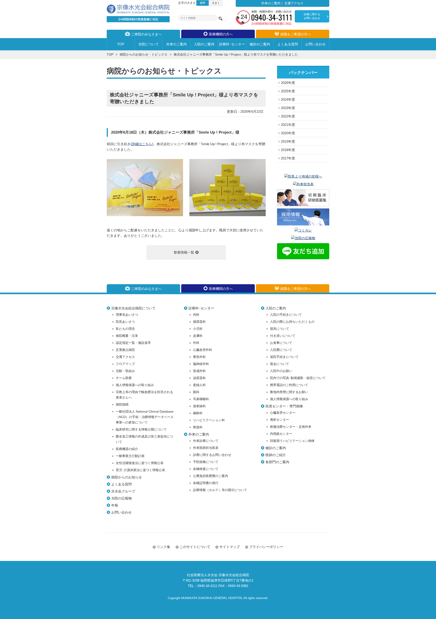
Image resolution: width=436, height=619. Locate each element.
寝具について (279, 328)
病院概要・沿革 (127, 336)
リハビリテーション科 (209, 420)
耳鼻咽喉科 (201, 399)
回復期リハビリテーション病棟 (292, 441)
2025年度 (288, 91)
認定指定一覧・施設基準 (133, 343)
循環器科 (199, 321)
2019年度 (288, 141)
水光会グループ (123, 491)
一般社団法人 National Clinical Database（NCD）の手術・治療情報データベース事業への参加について (144, 417)
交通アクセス (293, 3)
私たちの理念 (125, 328)
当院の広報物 (121, 498)
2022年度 (288, 116)
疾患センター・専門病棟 (284, 406)
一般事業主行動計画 (130, 456)
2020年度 (288, 133)
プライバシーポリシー (266, 547)
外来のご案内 (270, 3)
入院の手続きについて (286, 314)
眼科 (196, 392)
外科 (196, 343)
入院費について (281, 350)
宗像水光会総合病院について (133, 308)
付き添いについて (282, 336)
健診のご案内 (275, 448)
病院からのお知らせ (126, 477)
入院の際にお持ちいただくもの (292, 321)
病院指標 (122, 404)
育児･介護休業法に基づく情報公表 (140, 470)
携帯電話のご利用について (289, 385)
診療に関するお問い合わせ (312, 16)
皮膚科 (198, 336)
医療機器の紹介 (127, 449)
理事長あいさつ (127, 314)
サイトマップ (229, 547)
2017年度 (288, 158)
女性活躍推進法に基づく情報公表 (140, 463)
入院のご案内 (275, 308)
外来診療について (205, 441)
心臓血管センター (282, 412)
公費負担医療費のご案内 (210, 476)
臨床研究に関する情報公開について (141, 429)
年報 (114, 505)
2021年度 (288, 125)
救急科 (198, 427)
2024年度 (288, 99)
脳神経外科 (201, 364)
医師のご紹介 (275, 455)
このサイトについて (195, 547)
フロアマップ (125, 364)
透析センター (279, 419)
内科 (196, 314)
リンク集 (163, 547)
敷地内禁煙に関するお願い (289, 392)
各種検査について (205, 469)
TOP (110, 54)
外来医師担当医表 (205, 448)
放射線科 (199, 406)
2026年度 (288, 83)
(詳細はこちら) (142, 144)
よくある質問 (121, 484)
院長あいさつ (125, 321)
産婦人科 (199, 385)
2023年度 (288, 108)
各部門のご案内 (277, 462)
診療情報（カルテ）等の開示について (220, 490)
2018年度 (288, 150)
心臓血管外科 (202, 350)
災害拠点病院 (125, 350)
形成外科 (199, 371)
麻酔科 (198, 413)
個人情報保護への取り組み (135, 385)
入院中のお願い (281, 371)
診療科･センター (201, 308)
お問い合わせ (121, 512)
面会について (279, 364)
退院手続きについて (284, 357)
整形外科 (199, 357)
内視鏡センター (281, 434)
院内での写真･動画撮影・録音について (298, 378)
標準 (202, 2)
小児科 (198, 328)
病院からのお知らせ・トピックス (143, 54)
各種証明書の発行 (205, 483)
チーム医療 (124, 378)
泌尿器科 (199, 378)
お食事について (281, 343)
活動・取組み (125, 371)
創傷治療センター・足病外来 (290, 426)
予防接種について (205, 462)
